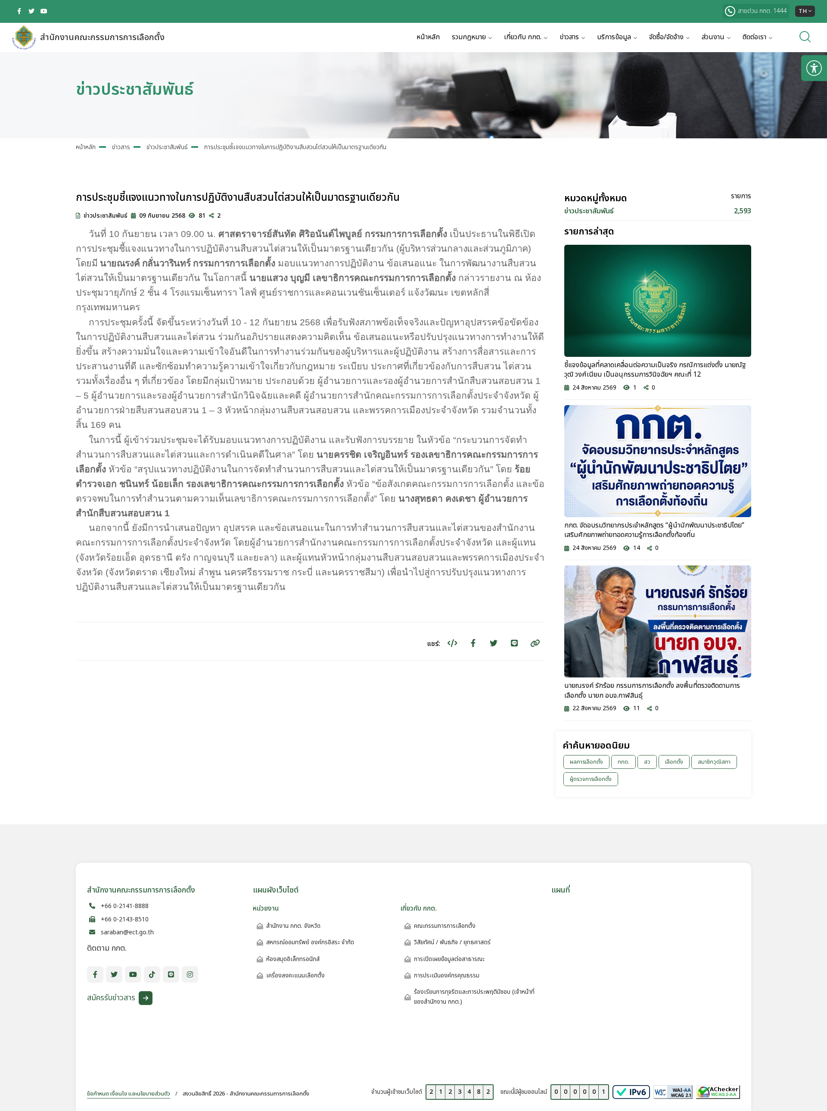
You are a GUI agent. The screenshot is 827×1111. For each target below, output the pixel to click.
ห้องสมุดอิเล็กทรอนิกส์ (293, 959)
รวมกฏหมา (469, 37)
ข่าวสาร (121, 147)
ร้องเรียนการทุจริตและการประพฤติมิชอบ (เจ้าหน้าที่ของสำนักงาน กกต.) (474, 996)
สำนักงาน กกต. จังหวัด (293, 925)
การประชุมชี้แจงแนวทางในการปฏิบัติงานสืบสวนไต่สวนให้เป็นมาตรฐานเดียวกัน (295, 147)
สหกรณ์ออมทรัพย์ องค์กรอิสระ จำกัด (310, 942)
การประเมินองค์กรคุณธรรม (446, 975)
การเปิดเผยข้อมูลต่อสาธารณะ (449, 959)
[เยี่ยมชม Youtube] (44, 11)
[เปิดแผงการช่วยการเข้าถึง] (814, 68)
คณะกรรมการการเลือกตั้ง (445, 925)
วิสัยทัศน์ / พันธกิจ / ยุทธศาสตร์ (452, 942)
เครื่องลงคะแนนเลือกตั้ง (295, 975)
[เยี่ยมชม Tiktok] (152, 974)
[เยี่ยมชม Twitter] (31, 11)
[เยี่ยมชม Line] (171, 974)
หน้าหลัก (428, 37)
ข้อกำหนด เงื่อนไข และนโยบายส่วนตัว (128, 1093)
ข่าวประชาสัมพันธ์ (167, 147)
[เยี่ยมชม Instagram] (190, 974)
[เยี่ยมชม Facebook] (19, 11)
